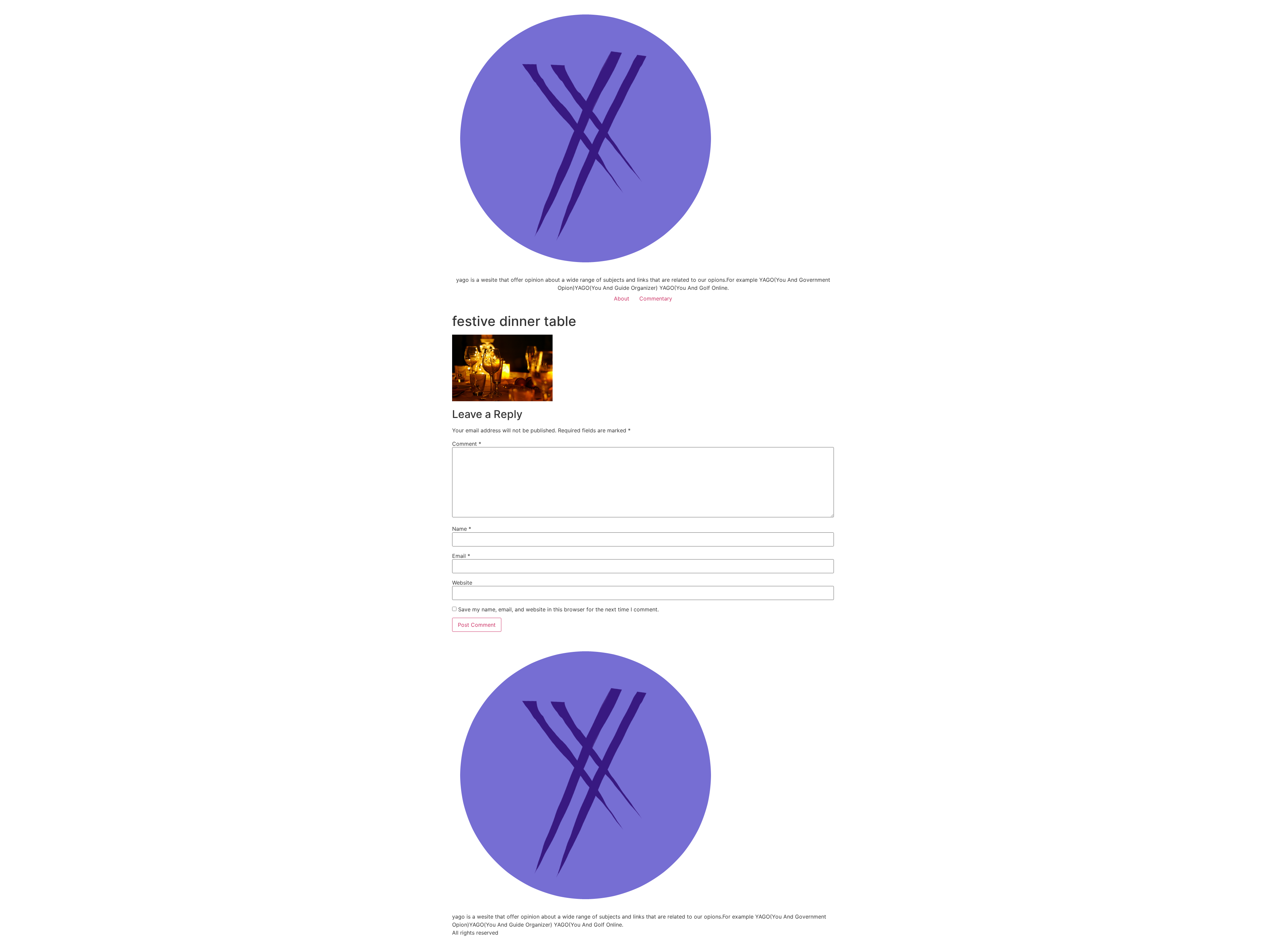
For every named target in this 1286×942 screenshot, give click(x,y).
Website (462, 582)
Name (461, 528)
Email (461, 556)
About (621, 298)
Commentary (655, 298)
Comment (466, 443)
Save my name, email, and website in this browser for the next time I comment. (558, 609)
